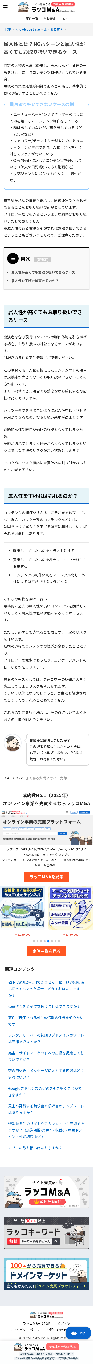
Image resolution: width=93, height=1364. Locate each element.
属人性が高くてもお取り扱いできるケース (43, 272)
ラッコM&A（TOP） (38, 1323)
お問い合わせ (56, 1329)
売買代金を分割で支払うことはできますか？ (44, 1006)
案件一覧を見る (46, 951)
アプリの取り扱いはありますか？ (35, 1148)
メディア (63, 1323)
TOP (64, 18)
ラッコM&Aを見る (46, 876)
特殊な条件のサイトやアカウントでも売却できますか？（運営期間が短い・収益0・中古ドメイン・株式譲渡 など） (46, 1130)
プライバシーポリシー (26, 1329)
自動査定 (49, 18)
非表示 (42, 259)
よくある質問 (36, 778)
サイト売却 (58, 778)
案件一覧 (32, 18)
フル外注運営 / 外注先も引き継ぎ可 (35, 1358)
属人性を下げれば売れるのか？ (35, 280)
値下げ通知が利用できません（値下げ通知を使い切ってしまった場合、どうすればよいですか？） (46, 988)
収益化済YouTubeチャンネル (36, 1354)
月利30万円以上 (64, 1354)
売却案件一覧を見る (62, 1346)
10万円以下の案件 (68, 1358)
